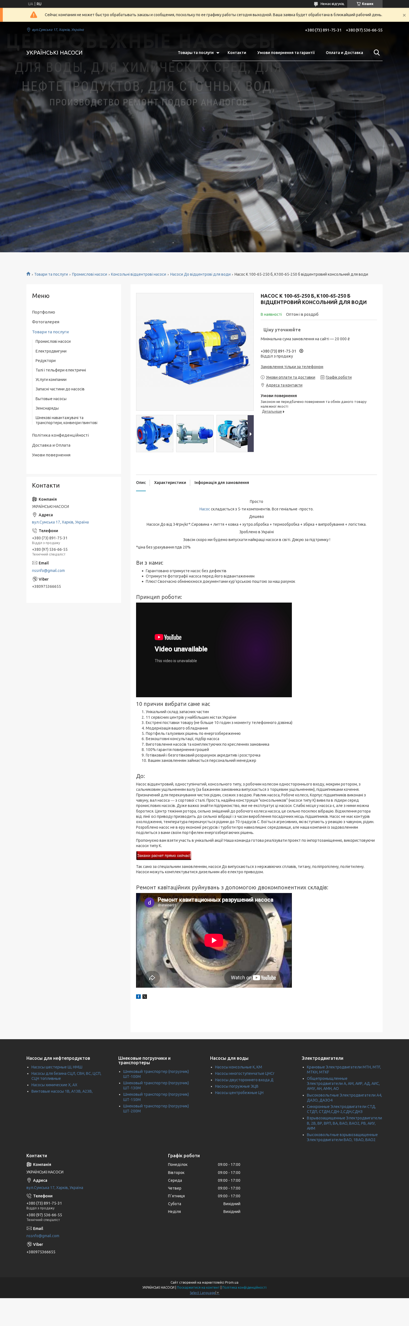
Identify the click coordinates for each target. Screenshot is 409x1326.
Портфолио (43, 312)
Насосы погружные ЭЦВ (236, 1086)
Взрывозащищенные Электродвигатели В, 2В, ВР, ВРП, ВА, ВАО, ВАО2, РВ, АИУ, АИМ (344, 1123)
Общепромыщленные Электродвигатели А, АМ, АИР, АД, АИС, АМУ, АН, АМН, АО (343, 1083)
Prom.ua (231, 1282)
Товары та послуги (196, 52)
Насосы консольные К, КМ (238, 1067)
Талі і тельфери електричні (61, 370)
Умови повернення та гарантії (286, 52)
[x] (144, 997)
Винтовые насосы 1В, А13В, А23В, (62, 1091)
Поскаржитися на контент (198, 1287)
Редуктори (46, 360)
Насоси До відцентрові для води (200, 274)
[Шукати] (376, 53)
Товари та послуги (51, 274)
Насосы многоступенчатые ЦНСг (245, 1073)
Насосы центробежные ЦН (239, 1092)
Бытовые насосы (51, 399)
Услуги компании (51, 379)
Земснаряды (47, 408)
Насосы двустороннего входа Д (244, 1080)
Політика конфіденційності (244, 1287)
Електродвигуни (51, 351)
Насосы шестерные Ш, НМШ (56, 1067)
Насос (204, 509)
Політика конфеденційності (60, 435)
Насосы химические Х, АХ (54, 1085)
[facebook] (138, 997)
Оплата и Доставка (344, 52)
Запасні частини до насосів (60, 389)
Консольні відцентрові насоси (138, 274)
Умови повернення (51, 454)
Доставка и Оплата (51, 445)
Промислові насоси (89, 274)
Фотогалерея (45, 321)
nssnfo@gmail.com (48, 570)
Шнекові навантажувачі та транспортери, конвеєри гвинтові (66, 420)
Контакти (237, 52)
